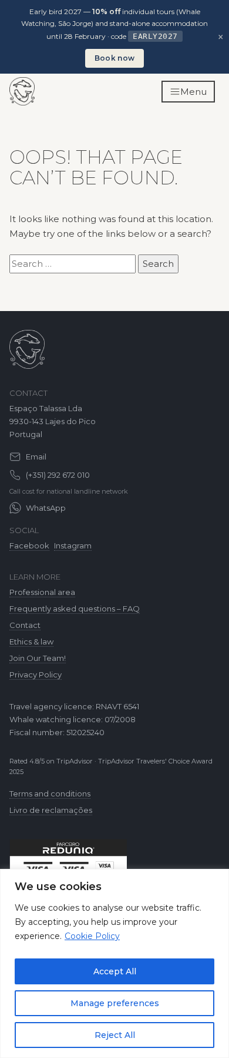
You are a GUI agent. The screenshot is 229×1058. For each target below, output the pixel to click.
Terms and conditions (49, 793)
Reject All (115, 1035)
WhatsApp (46, 508)
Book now (114, 58)
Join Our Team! (37, 658)
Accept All (114, 971)
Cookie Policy (92, 936)
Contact (25, 625)
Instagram (73, 545)
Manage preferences (114, 1003)
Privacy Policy (35, 674)
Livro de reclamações (50, 810)
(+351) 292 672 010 (58, 475)
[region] (114, 963)
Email (36, 456)
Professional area (42, 592)
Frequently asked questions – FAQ (74, 608)
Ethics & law (31, 641)
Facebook (29, 545)
